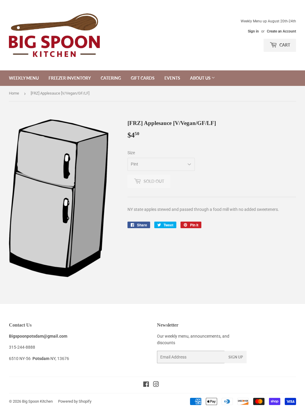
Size (131, 152)
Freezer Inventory (70, 78)
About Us (200, 78)
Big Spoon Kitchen (37, 401)
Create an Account (281, 31)
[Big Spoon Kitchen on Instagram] (156, 385)
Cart (284, 44)
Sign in (253, 31)
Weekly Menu (24, 78)
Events (172, 78)
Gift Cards (143, 78)
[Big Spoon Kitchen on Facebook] (146, 385)
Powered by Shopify (74, 401)
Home (14, 93)
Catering (111, 78)
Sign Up (235, 357)
